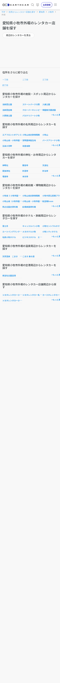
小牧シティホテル (50, 231)
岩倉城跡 (26, 145)
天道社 (45, 165)
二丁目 (25, 79)
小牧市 (51, 12)
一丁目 (5, 79)
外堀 (3, 15)
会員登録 (47, 4)
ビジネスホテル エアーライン (35, 237)
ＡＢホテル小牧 (29, 231)
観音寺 (25, 165)
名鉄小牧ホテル (9, 237)
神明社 (5, 165)
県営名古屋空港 (9, 275)
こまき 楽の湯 (28, 256)
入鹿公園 (46, 104)
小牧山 (45, 134)
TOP (3, 12)
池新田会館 (7, 110)
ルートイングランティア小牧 (14, 231)
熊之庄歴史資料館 (10, 206)
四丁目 (5, 85)
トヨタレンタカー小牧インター (15, 300)
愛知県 (42, 12)
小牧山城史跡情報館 (31, 134)
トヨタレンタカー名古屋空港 (34, 294)
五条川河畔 (7, 145)
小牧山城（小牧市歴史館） (13, 201)
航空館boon (47, 201)
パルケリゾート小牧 (31, 115)
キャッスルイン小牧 (31, 226)
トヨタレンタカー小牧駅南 (13, 294)
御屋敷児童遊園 (49, 110)
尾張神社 (6, 170)
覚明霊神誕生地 (29, 140)
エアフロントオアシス (12, 134)
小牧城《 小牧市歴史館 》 (13, 195)
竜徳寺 (5, 176)
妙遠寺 (25, 170)
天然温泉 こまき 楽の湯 (13, 256)
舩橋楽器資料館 (29, 206)
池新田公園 (7, 104)
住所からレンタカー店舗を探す (22, 12)
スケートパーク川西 (31, 104)
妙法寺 (45, 170)
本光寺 (25, 176)
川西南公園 (7, 115)
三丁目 (45, 79)
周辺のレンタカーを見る (18, 35)
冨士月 (5, 226)
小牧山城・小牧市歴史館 (13, 140)
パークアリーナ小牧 (51, 140)
